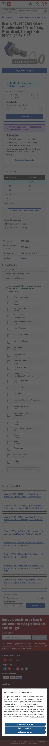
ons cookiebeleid (37, 717)
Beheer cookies (25, 728)
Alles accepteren (25, 724)
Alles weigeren (25, 732)
